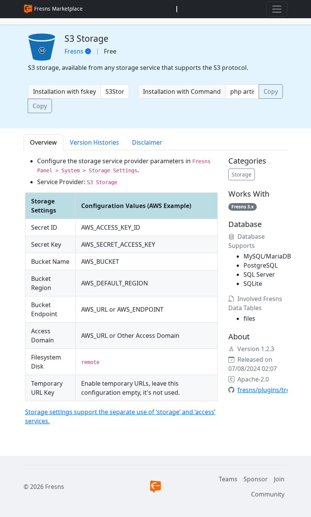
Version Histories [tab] (94, 142)
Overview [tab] (43, 142)
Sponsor (255, 479)
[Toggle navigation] (276, 9)
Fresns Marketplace (58, 8)
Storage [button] (241, 174)
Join (279, 479)
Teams (228, 479)
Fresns (73, 51)
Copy (40, 106)
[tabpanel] (155, 293)
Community (267, 494)
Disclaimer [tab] (147, 142)
